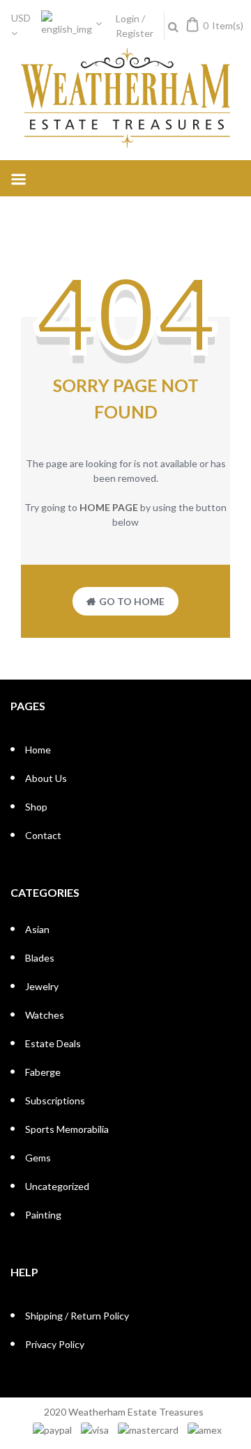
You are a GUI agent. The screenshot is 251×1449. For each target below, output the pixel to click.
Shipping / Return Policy (77, 1316)
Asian (37, 929)
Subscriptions (55, 1100)
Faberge (43, 1072)
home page (108, 507)
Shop (36, 807)
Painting (43, 1215)
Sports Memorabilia (67, 1129)
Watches (44, 1015)
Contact (43, 835)
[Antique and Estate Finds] (125, 98)
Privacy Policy (54, 1344)
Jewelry (42, 986)
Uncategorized (57, 1186)
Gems (38, 1158)
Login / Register (134, 26)
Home (38, 749)
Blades (39, 958)
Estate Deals (53, 1043)
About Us (46, 778)
